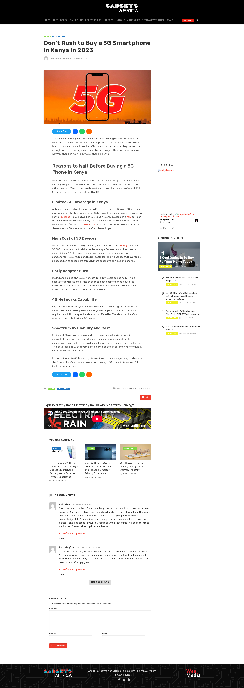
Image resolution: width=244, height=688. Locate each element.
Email (105, 634)
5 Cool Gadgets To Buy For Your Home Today (176, 259)
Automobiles (60, 20)
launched (65, 216)
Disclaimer (129, 671)
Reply (64, 538)
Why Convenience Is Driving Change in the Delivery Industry (132, 466)
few (129, 216)
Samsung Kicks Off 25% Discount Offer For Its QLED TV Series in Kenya (182, 313)
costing (123, 245)
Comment (54, 609)
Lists (119, 20)
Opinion (47, 36)
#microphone (166, 216)
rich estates (88, 224)
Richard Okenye (61, 59)
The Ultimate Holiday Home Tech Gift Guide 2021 (183, 328)
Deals (170, 20)
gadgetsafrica (167, 220)
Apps (47, 20)
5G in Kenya (123, 388)
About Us (93, 671)
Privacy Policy (122, 675)
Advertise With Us (111, 671)
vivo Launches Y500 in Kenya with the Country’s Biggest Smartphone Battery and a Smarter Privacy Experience (63, 470)
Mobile (56, 448)
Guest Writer (129, 474)
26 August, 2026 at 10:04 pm (88, 547)
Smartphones (132, 20)
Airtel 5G (133, 388)
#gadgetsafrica (187, 214)
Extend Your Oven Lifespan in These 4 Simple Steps (183, 279)
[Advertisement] (179, 118)
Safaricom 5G (145, 388)
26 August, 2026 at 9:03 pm (84, 504)
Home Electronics (90, 20)
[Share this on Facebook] (75, 131)
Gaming (74, 20)
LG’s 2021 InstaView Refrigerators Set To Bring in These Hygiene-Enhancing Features (181, 296)
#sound (176, 216)
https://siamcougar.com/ (71, 533)
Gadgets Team (59, 481)
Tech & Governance (153, 20)
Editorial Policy (146, 671)
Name (52, 634)
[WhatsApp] (82, 131)
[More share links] (89, 131)
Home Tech (166, 266)
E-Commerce (130, 448)
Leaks (91, 448)
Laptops (108, 20)
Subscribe (188, 20)
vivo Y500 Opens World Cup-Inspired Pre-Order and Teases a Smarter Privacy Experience (98, 468)
